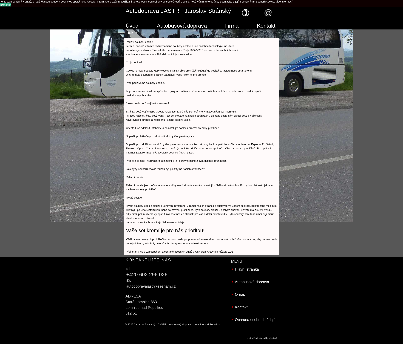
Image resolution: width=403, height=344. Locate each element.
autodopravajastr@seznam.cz (151, 286)
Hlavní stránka (247, 269)
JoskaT (273, 338)
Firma (231, 26)
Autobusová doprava (182, 26)
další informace (148, 160)
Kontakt (266, 26)
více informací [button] (284, 1)
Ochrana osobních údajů (255, 320)
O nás (240, 294)
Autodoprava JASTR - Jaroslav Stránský (178, 10)
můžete (226, 251)
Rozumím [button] (5, 4)
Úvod (132, 26)
